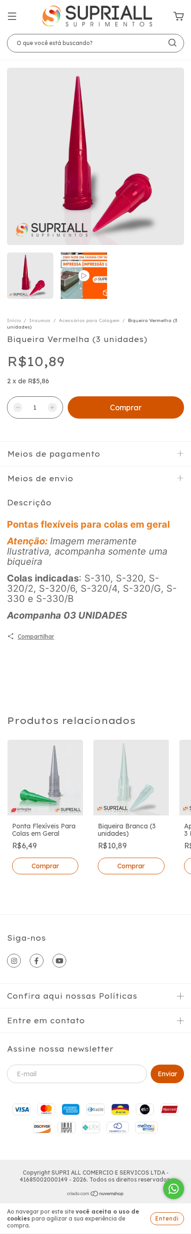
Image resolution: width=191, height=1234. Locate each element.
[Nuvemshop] (96, 1194)
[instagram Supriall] (14, 961)
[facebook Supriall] (37, 961)
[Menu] (12, 17)
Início (14, 320)
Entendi (167, 1218)
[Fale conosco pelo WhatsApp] (173, 1188)
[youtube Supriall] (59, 961)
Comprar (45, 866)
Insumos (40, 320)
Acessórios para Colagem (90, 320)
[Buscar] (172, 42)
